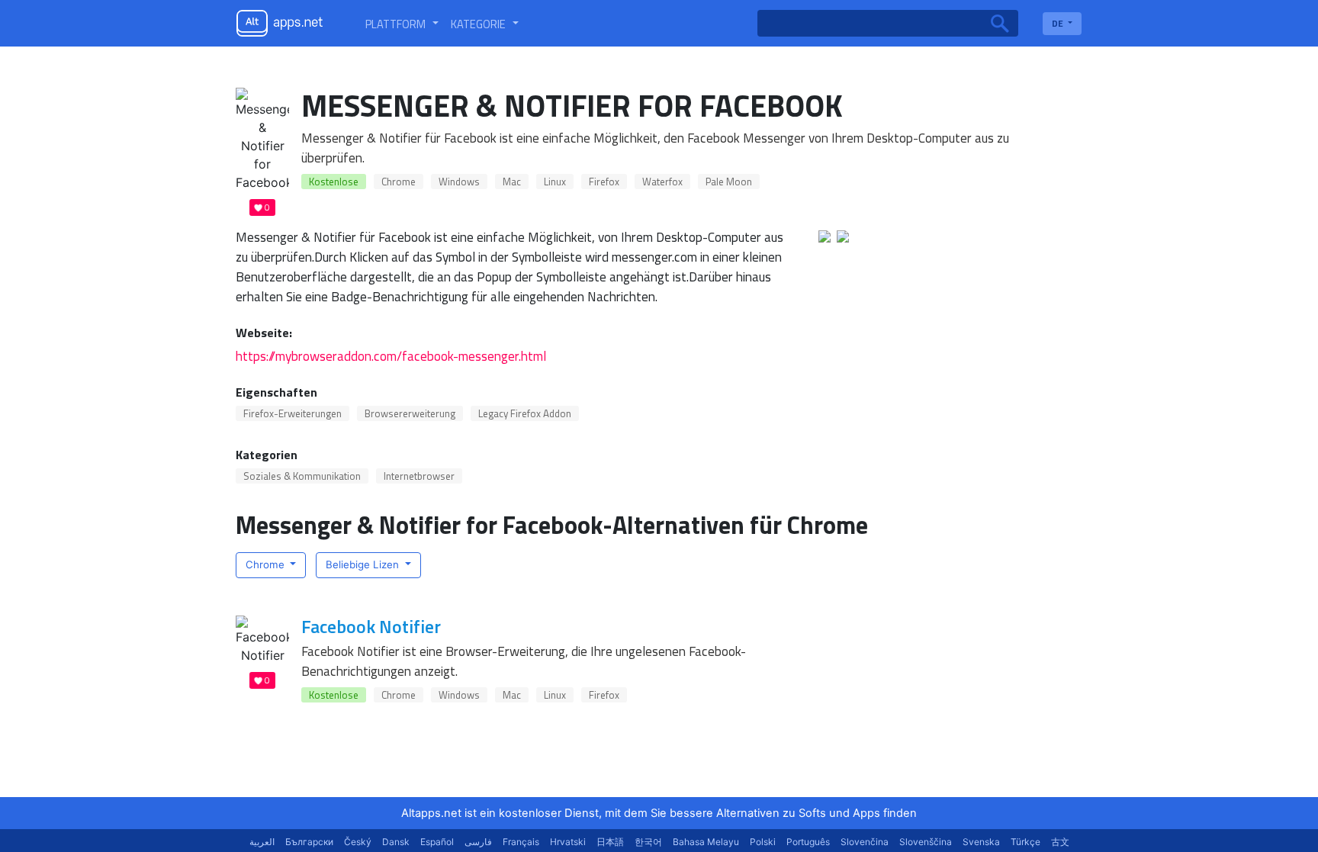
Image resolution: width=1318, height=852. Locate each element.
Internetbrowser (419, 476)
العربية (262, 841)
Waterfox (662, 181)
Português (808, 841)
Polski (763, 841)
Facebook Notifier (371, 626)
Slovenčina (865, 841)
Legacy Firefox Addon (524, 413)
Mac (512, 181)
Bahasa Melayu (706, 841)
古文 (1060, 841)
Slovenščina (925, 841)
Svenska (981, 841)
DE (1059, 23)
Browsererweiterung (410, 413)
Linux (555, 181)
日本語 (610, 841)
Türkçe (1025, 841)
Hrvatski (568, 841)
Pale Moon (729, 181)
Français (521, 841)
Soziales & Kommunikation (302, 476)
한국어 (648, 841)
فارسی (478, 841)
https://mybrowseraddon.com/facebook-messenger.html (391, 356)
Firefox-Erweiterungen (292, 413)
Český (357, 841)
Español (437, 841)
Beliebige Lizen (364, 564)
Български (309, 841)
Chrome (398, 181)
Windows (459, 181)
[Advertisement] (922, 691)
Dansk (396, 841)
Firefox (604, 181)
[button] (402, 23)
